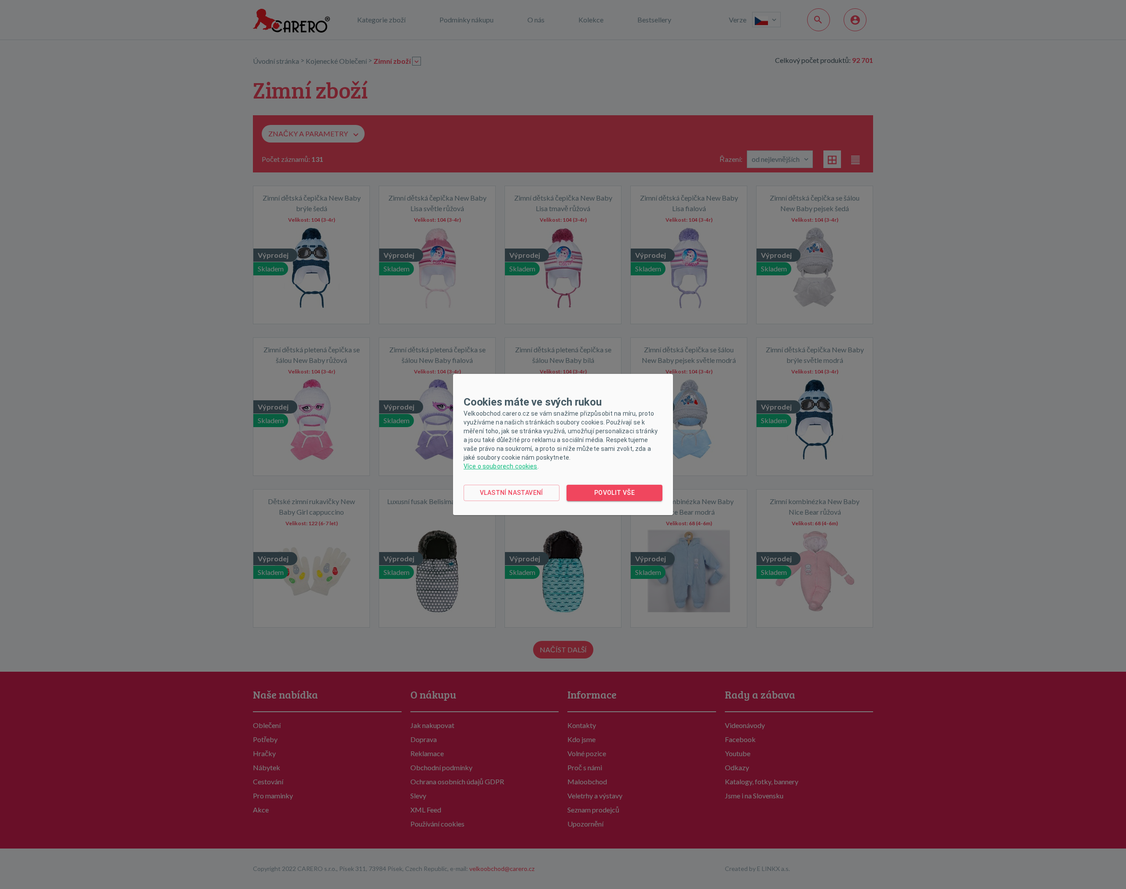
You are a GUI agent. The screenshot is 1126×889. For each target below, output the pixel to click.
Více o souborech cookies (500, 466)
